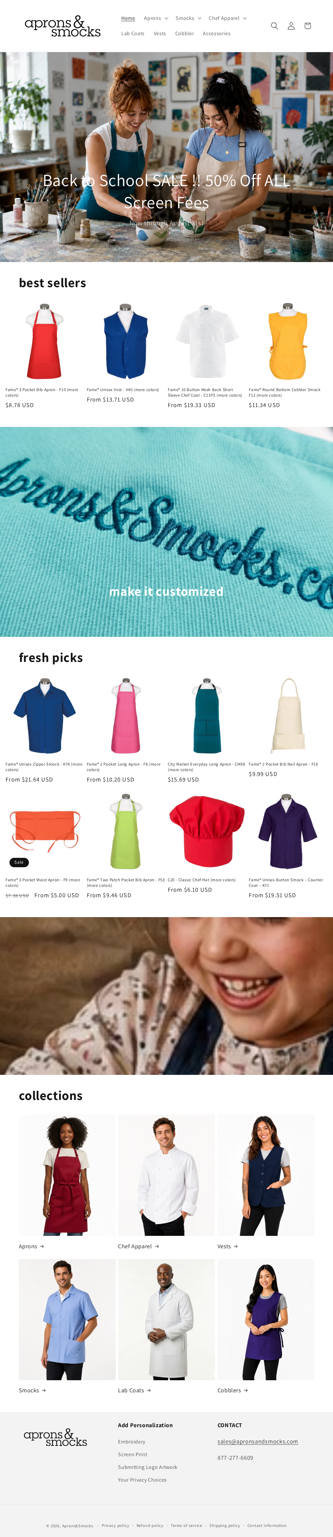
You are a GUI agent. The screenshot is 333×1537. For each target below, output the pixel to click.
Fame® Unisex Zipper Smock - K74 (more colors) (44, 767)
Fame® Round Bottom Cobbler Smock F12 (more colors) (284, 392)
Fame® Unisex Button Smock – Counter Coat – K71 (286, 882)
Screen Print (132, 1454)
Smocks (29, 1390)
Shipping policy (224, 1525)
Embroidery (131, 1441)
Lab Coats (131, 1390)
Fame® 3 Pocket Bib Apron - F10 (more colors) (42, 392)
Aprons (28, 1246)
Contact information (267, 1525)
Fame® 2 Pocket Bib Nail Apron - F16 (283, 764)
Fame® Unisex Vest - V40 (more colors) (123, 389)
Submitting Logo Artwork (148, 1467)
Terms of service (186, 1525)
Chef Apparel (135, 1246)
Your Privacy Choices (142, 1479)
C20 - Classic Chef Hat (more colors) (202, 880)
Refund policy (150, 1525)
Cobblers (229, 1390)
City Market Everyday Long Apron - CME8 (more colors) (206, 767)
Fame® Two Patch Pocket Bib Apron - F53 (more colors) (126, 882)
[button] (155, 18)
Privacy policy (115, 1525)
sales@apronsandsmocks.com (258, 1441)
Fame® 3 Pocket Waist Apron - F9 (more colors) (43, 882)
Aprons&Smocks (77, 1526)
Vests (224, 1246)
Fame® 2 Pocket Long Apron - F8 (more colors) (124, 767)
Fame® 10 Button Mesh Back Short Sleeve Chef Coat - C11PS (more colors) (205, 392)
